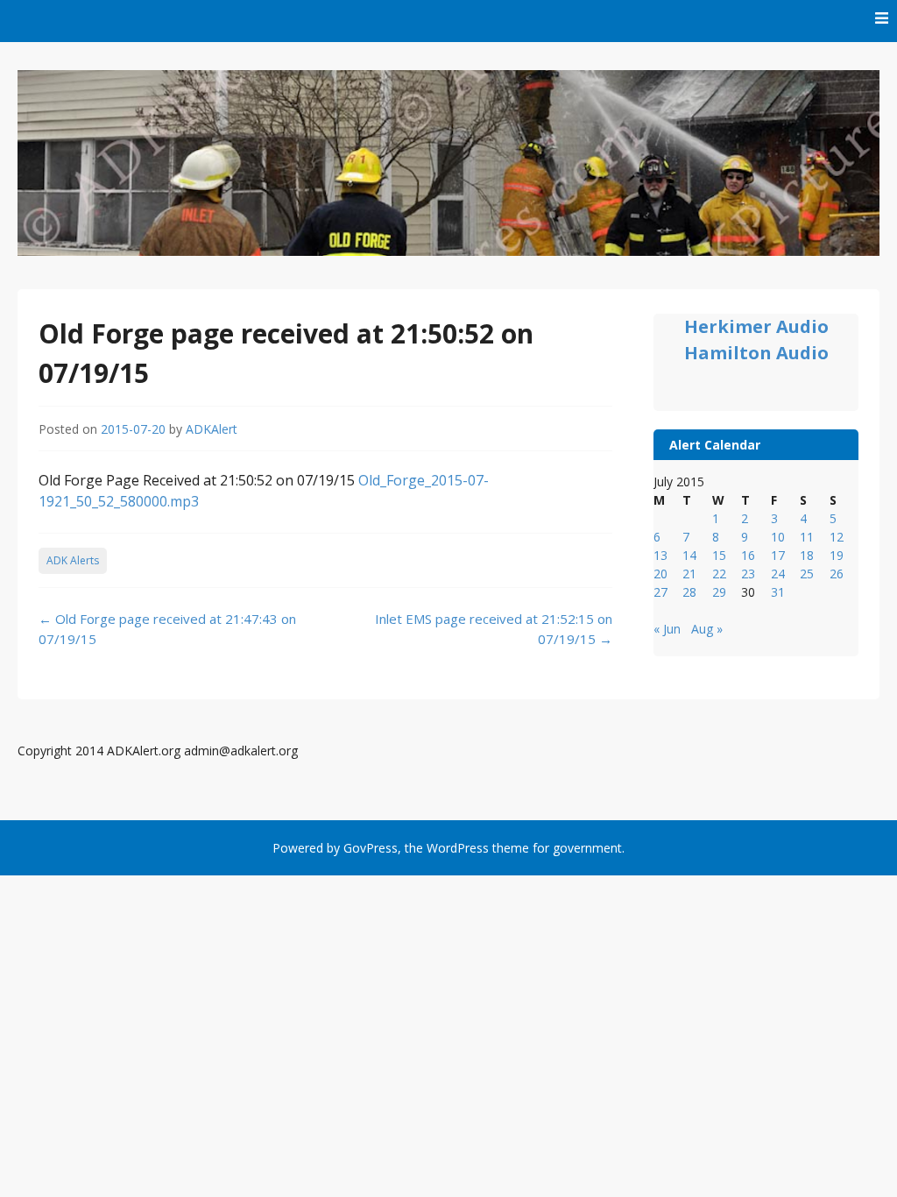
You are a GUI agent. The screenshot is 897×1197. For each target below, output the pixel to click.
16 (748, 555)
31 (778, 592)
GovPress (370, 847)
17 (778, 555)
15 (719, 555)
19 (837, 555)
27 (660, 592)
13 (660, 555)
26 (837, 573)
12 (837, 536)
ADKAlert (211, 429)
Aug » (707, 628)
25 (807, 573)
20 (660, 573)
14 (689, 555)
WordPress (458, 847)
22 (719, 573)
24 (778, 573)
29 (719, 592)
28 (689, 592)
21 (689, 573)
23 (748, 573)
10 (778, 536)
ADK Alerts (72, 560)
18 (807, 555)
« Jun (667, 628)
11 (807, 536)
